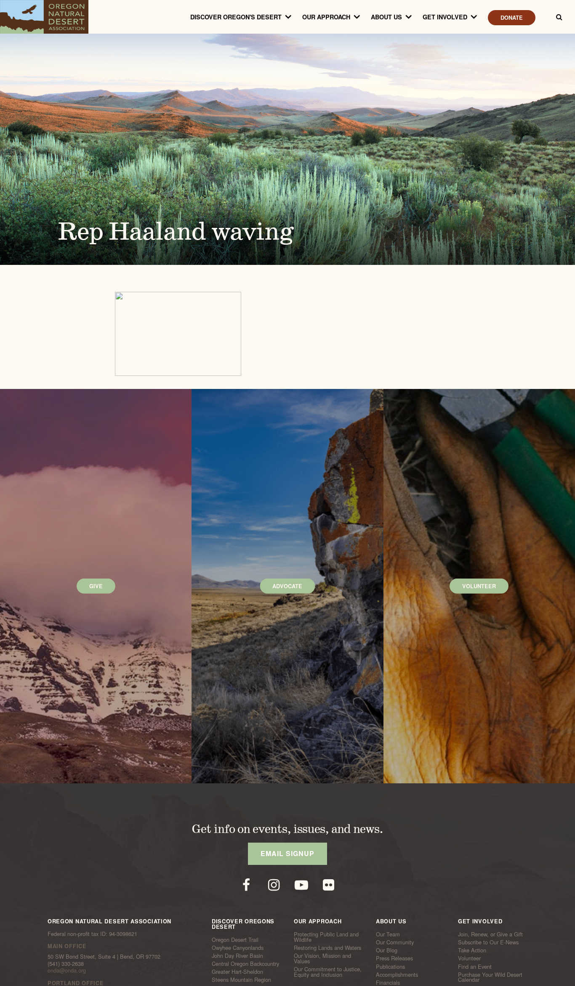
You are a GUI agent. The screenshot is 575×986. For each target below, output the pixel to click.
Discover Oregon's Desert (236, 17)
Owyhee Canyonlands (238, 948)
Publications (390, 966)
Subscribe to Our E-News (488, 942)
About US (386, 17)
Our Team (388, 934)
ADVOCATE (287, 586)
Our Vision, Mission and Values (322, 958)
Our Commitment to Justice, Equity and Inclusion (328, 971)
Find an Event (475, 966)
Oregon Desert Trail (235, 939)
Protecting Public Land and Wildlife (326, 937)
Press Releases (394, 958)
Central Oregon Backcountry (245, 963)
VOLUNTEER (479, 586)
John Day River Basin (237, 956)
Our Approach (326, 17)
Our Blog (386, 950)
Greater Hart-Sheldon (237, 971)
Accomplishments (397, 974)
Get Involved (445, 17)
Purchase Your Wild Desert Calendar (490, 977)
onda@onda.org (67, 970)
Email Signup (287, 853)
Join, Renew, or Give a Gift (490, 934)
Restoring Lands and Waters (327, 948)
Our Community (395, 942)
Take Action (472, 950)
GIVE (96, 586)
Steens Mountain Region (241, 979)
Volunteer (469, 958)
